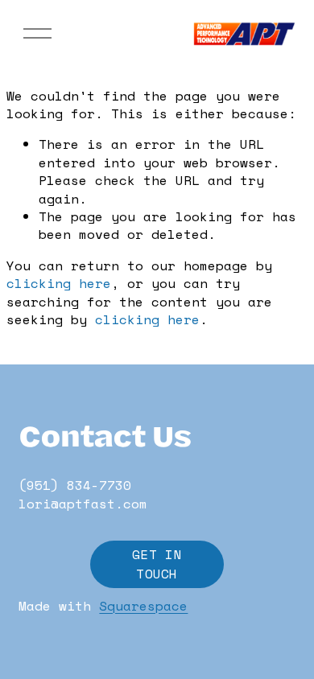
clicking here (58, 283)
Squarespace (143, 606)
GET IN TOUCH (157, 564)
